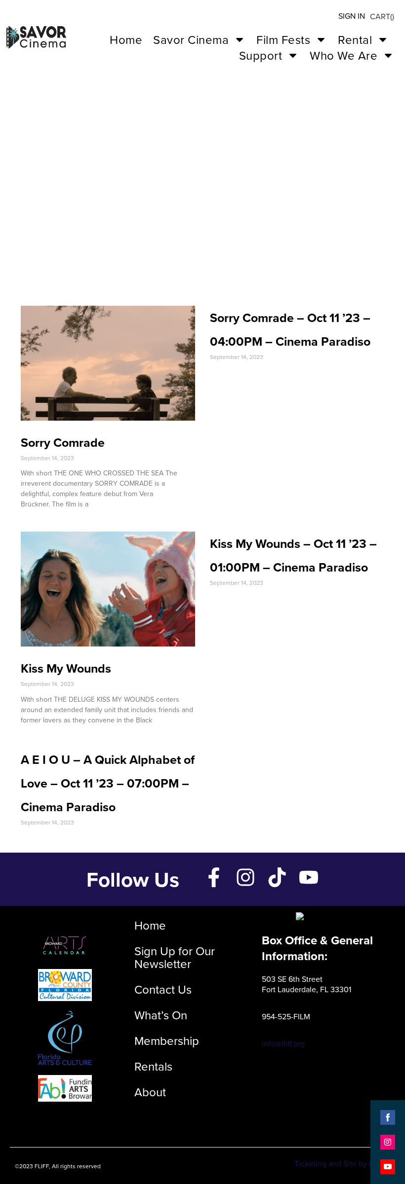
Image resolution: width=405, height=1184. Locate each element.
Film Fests (283, 39)
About (150, 1091)
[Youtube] (309, 877)
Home (126, 39)
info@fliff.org (283, 1043)
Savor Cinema (191, 39)
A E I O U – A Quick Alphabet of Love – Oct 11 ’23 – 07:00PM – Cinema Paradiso (108, 783)
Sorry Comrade (63, 442)
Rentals (153, 1066)
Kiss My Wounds (66, 668)
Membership (166, 1040)
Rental (355, 39)
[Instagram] (245, 877)
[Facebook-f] (214, 877)
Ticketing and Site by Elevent (344, 1163)
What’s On (160, 1014)
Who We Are (343, 55)
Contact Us (163, 989)
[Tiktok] (277, 877)
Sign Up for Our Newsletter (174, 957)
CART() (382, 16)
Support (261, 55)
